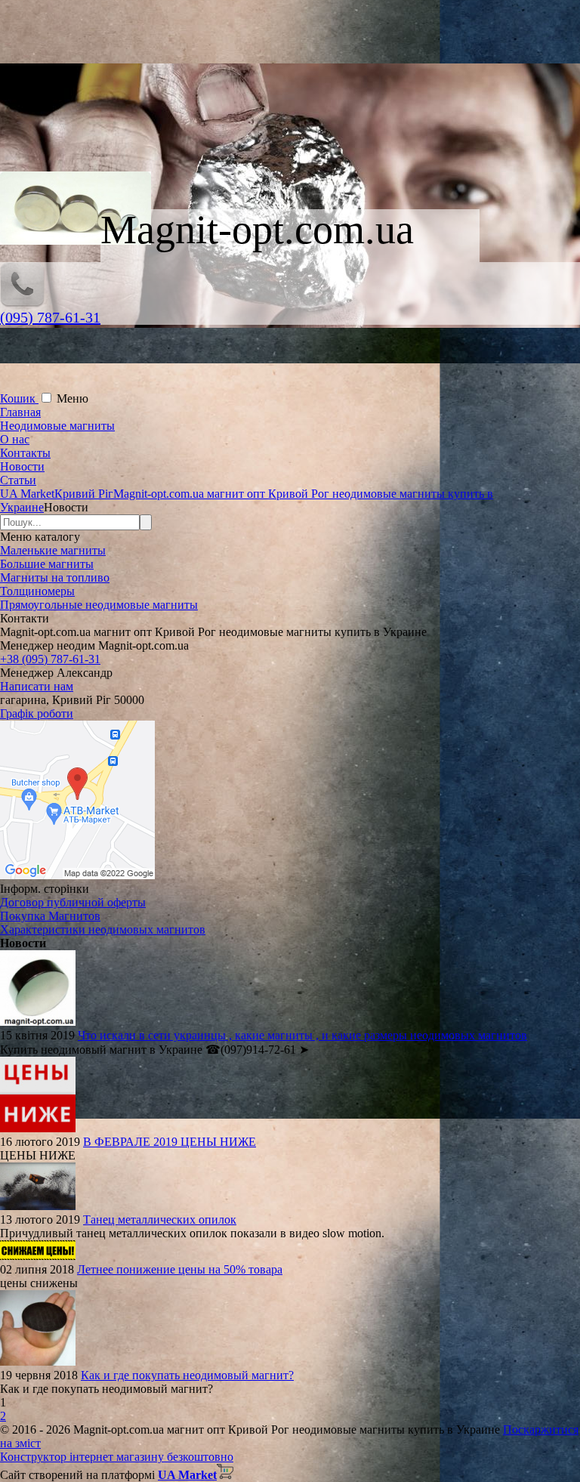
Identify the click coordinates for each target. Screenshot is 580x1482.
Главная (20, 412)
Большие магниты (47, 563)
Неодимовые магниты (57, 425)
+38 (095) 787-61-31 (50, 659)
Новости (22, 466)
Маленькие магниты (53, 550)
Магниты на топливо (55, 577)
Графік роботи (36, 713)
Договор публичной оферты (73, 902)
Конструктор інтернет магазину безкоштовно (116, 1456)
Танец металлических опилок (159, 1219)
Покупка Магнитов (50, 915)
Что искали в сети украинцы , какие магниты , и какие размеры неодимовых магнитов (302, 1035)
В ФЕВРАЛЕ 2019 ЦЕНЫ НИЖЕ (169, 1141)
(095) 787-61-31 (50, 317)
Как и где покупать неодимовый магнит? (187, 1375)
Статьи (18, 480)
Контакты (25, 452)
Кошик (19, 398)
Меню (72, 398)
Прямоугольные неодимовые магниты (99, 604)
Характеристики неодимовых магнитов (102, 929)
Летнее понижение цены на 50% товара (179, 1269)
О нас (14, 439)
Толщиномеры (37, 591)
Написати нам (36, 686)
